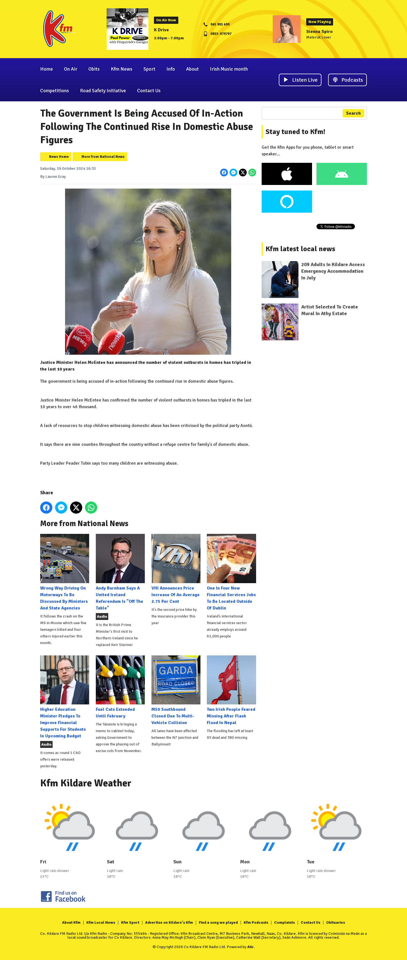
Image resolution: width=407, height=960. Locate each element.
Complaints (284, 922)
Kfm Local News (100, 922)
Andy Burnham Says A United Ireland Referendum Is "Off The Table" (119, 598)
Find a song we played (218, 922)
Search (353, 113)
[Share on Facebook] (224, 172)
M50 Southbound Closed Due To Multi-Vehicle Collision (172, 716)
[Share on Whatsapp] (252, 172)
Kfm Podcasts (256, 922)
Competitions (54, 90)
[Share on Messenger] (233, 172)
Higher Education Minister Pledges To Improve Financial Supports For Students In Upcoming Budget (63, 723)
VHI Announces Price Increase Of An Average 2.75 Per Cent (175, 594)
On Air (70, 69)
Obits (94, 69)
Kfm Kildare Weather (86, 783)
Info (170, 69)
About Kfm (71, 922)
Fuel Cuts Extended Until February (115, 713)
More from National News (103, 157)
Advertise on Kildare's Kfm (169, 922)
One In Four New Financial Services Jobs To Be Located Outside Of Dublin (231, 598)
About (192, 69)
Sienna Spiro (319, 31)
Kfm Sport (130, 922)
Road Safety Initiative (103, 90)
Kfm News (121, 69)
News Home (59, 157)
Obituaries (335, 922)
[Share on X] (243, 172)
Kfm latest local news (300, 248)
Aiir (250, 946)
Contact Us (149, 90)
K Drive (161, 30)
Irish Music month (229, 69)
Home (46, 69)
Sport (149, 69)
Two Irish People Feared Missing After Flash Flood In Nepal (231, 716)
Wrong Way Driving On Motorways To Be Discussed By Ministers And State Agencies (64, 598)
